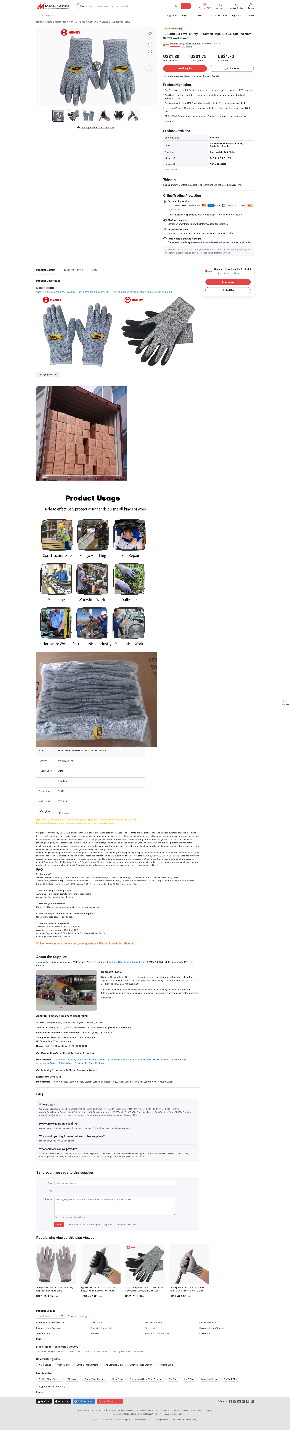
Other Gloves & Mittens (87, 1364)
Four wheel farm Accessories (49, 1328)
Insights (208, 1410)
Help (200, 15)
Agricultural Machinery (64, 1059)
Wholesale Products (145, 1410)
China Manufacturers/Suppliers (121, 1410)
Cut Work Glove (231, 1379)
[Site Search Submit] (186, 6)
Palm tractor (96, 1322)
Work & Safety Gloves (98, 21)
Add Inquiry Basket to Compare (97, 127)
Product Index (196, 1410)
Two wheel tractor (153, 1322)
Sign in (251, 8)
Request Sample (211, 76)
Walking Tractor (105, 1059)
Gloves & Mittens (77, 21)
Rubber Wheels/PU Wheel (71, 1063)
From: (50, 1183)
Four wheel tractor (208, 1322)
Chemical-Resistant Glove (141, 1364)
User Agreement (161, 1419)
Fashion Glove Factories (50, 1379)
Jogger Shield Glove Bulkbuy (52, 1386)
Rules (251, 15)
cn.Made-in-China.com (173, 1414)
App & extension (216, 15)
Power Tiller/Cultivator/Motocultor (163, 1059)
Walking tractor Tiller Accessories (51, 1322)
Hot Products (83, 1410)
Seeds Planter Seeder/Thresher (129, 1059)
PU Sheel (89, 1063)
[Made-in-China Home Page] (52, 6)
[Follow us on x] (234, 1401)
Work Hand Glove (209, 1379)
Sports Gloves (63, 1364)
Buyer (184, 15)
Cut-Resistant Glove (120, 21)
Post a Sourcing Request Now (120, 1224)
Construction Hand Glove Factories (146, 1379)
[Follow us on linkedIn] (252, 1401)
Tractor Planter (43, 1333)
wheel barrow (205, 1333)
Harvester (95, 1333)
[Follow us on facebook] (230, 1401)
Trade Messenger (84, 1401)
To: (51, 1191)
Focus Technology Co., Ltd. (124, 1419)
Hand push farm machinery (158, 1333)
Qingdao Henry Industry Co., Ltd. (185, 43)
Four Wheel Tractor (86, 1059)
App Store (44, 1401)
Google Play (62, 1401)
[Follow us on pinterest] (247, 1401)
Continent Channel (180, 1410)
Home (39, 21)
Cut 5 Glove (189, 1379)
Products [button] (85, 6)
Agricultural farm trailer (101, 1328)
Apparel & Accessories (55, 21)
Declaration (176, 1419)
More (39, 1392)
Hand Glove (117, 1379)
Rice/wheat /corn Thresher (211, 1328)
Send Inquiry (185, 68)
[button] (176, 6)
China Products (98, 1410)
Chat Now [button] (234, 68)
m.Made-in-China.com (152, 1414)
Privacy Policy (191, 1419)
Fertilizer (99, 1063)
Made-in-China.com (132, 1414)
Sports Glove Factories (95, 1379)
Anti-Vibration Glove (114, 1364)
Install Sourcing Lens (111, 1401)
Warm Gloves (45, 1364)
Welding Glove (166, 1364)
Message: (48, 1199)
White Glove (73, 1379)
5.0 (218, 273)
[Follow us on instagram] (239, 1401)
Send (59, 1224)
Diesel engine (151, 1328)
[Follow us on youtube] (243, 1401)
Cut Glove (173, 1379)
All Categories (46, 15)
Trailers (54, 1063)
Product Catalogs (78, 1316)
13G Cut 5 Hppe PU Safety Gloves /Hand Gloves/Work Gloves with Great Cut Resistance (144, 1290)
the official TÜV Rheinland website (123, 961)
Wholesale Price (162, 1410)
